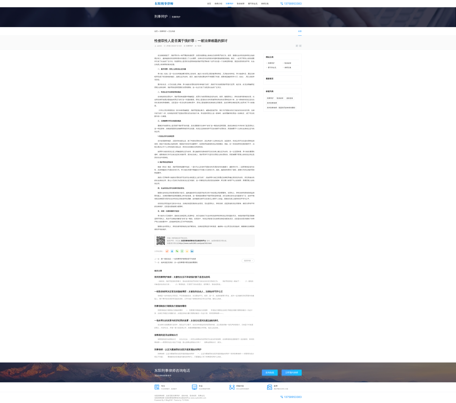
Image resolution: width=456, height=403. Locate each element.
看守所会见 (253, 3)
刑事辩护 (229, 3)
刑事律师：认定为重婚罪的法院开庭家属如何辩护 (177, 349)
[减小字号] (300, 46)
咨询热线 (270, 372)
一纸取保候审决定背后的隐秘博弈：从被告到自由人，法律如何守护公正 (188, 291)
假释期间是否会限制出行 (166, 335)
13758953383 (293, 3)
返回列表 (247, 261)
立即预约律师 (291, 372)
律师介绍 (218, 3)
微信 (177, 251)
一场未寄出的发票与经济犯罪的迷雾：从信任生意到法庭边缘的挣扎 (186, 320)
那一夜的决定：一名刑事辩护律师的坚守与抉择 (178, 259)
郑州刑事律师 (272, 103)
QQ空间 (187, 251)
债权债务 (289, 98)
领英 (192, 251)
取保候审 (241, 3)
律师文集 (265, 3)
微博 (167, 251)
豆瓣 (182, 251)
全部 (300, 31)
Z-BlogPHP (168, 400)
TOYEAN (185, 400)
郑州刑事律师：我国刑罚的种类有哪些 (281, 108)
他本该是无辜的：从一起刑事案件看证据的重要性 (179, 262)
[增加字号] (297, 46)
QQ (172, 251)
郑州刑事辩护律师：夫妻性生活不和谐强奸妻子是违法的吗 (182, 277)
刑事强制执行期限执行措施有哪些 (170, 306)
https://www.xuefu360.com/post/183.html (195, 243)
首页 (209, 3)
